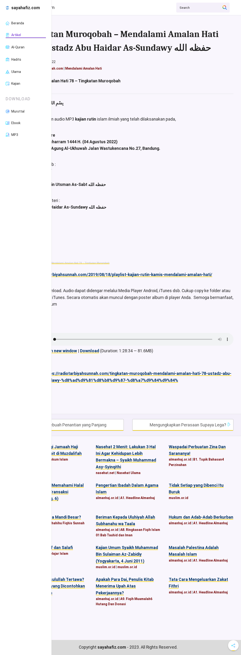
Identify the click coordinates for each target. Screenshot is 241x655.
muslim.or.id (178, 498)
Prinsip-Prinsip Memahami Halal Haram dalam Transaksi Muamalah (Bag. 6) (53, 492)
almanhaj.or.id (180, 459)
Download (89, 350)
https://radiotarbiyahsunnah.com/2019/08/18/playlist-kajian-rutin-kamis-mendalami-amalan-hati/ (117, 274)
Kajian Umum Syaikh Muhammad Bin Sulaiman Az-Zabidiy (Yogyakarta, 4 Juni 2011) (127, 554)
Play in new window (58, 350)
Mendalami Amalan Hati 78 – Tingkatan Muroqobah (80, 262)
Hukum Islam (58, 459)
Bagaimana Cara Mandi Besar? (52, 517)
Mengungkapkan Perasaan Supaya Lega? (188, 425)
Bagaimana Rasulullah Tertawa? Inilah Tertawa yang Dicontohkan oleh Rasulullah (54, 586)
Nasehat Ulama (129, 473)
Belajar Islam (58, 553)
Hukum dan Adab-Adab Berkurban (201, 517)
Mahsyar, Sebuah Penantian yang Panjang (67, 425)
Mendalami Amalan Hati (83, 68)
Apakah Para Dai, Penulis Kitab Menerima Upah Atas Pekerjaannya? (125, 586)
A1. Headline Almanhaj (137, 498)
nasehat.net (105, 473)
